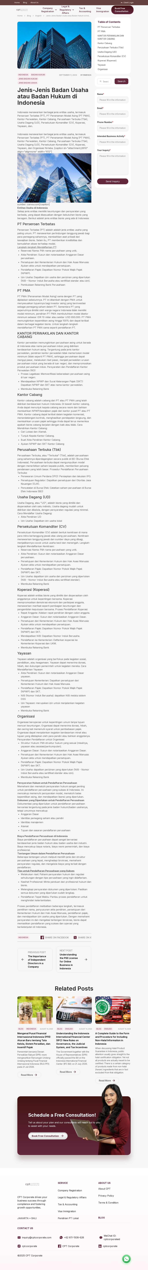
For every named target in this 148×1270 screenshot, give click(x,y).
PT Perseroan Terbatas (109, 27)
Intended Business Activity (111, 136)
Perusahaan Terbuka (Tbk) (111, 47)
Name (100, 94)
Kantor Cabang (105, 43)
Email (100, 108)
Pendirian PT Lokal (68, 1218)
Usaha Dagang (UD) (107, 52)
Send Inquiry (113, 181)
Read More (27, 1074)
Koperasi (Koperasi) (107, 60)
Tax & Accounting (85, 10)
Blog (25, 2)
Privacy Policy (106, 1195)
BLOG (101, 1217)
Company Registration (47, 10)
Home (17, 2)
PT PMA (101, 31)
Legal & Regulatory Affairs (65, 9)
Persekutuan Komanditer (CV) (112, 56)
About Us (34, 2)
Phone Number (105, 122)
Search (121, 81)
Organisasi (103, 69)
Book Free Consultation (121, 9)
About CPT (104, 1188)
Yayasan (102, 65)
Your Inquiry (104, 150)
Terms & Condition (108, 1202)
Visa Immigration (102, 10)
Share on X (84, 937)
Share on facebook (57, 937)
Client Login (128, 2)
